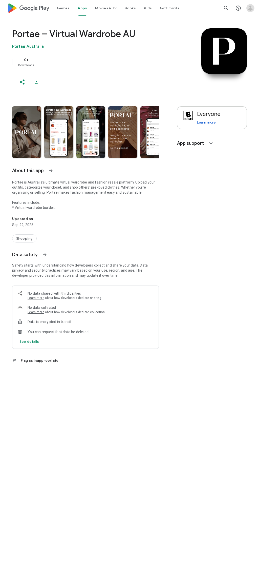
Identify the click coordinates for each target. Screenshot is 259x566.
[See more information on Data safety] (45, 255)
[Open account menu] (250, 8)
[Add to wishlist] (36, 82)
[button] (26, 132)
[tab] (63, 8)
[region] (92, 62)
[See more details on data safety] (29, 341)
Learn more (36, 298)
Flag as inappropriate (35, 360)
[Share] (22, 82)
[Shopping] (24, 238)
